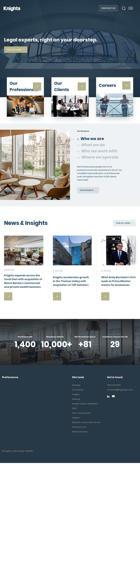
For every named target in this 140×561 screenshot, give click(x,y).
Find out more (14, 49)
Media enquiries (80, 431)
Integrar (76, 417)
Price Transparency (81, 413)
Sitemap (76, 385)
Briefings (76, 399)
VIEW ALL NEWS (123, 223)
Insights (76, 394)
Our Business (87, 190)
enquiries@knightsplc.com (116, 389)
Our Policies (77, 389)
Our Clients (86, 197)
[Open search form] (124, 8)
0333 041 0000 (114, 385)
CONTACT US (108, 8)
